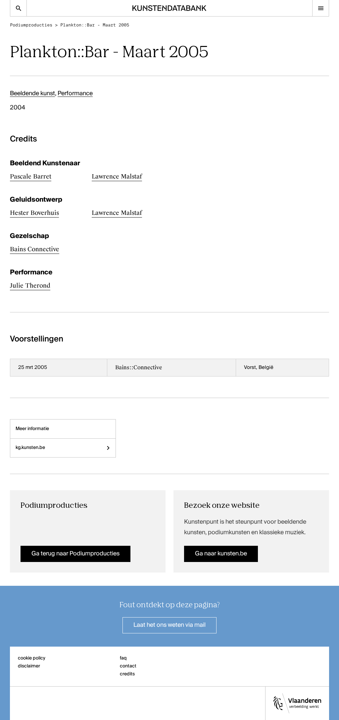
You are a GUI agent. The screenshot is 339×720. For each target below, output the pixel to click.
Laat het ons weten (169, 625)
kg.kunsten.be (30, 447)
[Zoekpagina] (18, 8)
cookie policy (31, 658)
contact (128, 666)
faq (123, 658)
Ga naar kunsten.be (221, 554)
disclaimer (29, 666)
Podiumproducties (31, 25)
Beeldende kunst (32, 94)
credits (127, 674)
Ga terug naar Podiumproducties (75, 554)
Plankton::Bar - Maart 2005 (94, 25)
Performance (75, 94)
